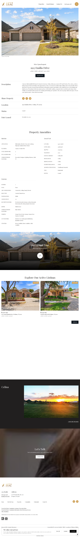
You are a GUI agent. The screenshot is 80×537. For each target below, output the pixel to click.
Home (3, 502)
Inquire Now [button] (40, 75)
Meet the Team (10, 502)
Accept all (73, 531)
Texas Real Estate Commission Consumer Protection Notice (14, 508)
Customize (65, 531)
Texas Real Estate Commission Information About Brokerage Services (16, 510)
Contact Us (59, 4)
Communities (27, 502)
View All (75, 322)
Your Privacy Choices (40, 535)
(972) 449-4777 (68, 4)
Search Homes (50, 4)
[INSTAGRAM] (77, 501)
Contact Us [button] (40, 456)
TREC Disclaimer (5, 511)
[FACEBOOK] (74, 501)
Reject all (58, 531)
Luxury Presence (12, 527)
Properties (41, 4)
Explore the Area (73, 421)
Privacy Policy (75, 527)
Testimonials (36, 502)
